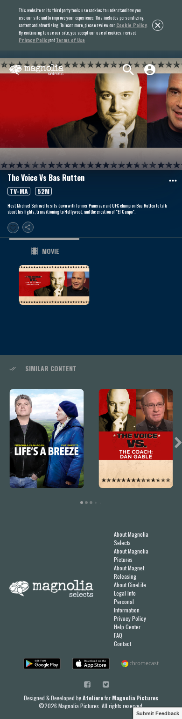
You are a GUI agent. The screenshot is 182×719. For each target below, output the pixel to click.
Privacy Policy (130, 618)
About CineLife (130, 585)
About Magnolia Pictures (131, 555)
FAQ (118, 635)
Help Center (127, 627)
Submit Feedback (157, 713)
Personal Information (127, 605)
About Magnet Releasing (129, 572)
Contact (122, 643)
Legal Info (125, 593)
